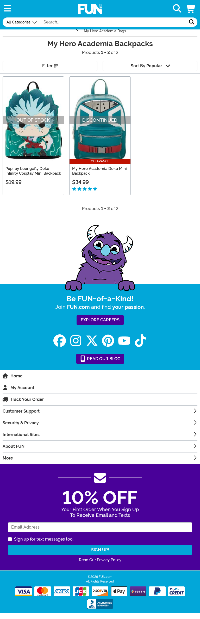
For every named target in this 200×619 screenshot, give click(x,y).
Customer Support (21, 411)
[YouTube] (124, 340)
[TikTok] (140, 340)
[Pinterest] (108, 340)
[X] (92, 340)
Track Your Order (27, 399)
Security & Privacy (21, 422)
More (8, 458)
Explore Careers (100, 319)
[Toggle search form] (177, 9)
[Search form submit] (191, 22)
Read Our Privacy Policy (100, 559)
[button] (190, 9)
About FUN (13, 446)
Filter (48, 65)
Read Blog (103, 358)
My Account (22, 387)
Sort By (146, 65)
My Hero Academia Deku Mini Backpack (99, 171)
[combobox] (113, 22)
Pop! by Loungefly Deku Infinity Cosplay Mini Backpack (33, 171)
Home (16, 375)
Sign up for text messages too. (43, 539)
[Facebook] (59, 340)
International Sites (21, 434)
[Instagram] (76, 340)
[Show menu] (7, 9)
